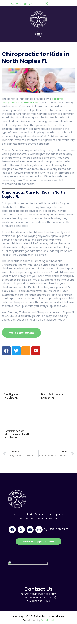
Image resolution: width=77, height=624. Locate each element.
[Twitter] (46, 3)
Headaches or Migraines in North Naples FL (17, 434)
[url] (20, 375)
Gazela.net (47, 620)
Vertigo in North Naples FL (15, 395)
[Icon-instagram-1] (25, 350)
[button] (38, 34)
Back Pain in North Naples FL (53, 395)
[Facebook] (39, 3)
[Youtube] (62, 3)
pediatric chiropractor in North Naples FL (32, 100)
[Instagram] (54, 3)
